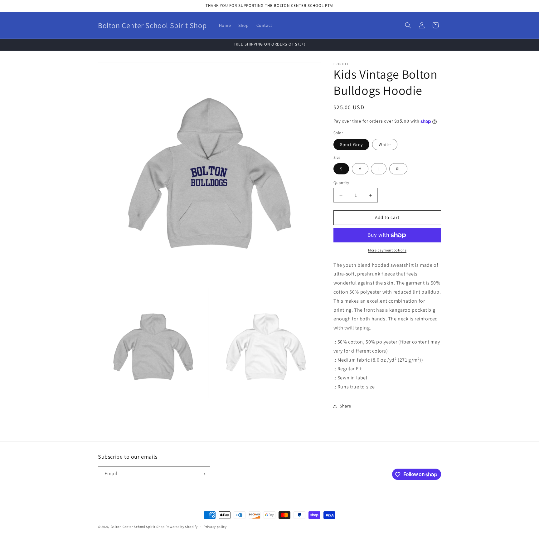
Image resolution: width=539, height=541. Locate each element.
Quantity (341, 183)
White (385, 144)
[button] (408, 25)
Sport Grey (351, 144)
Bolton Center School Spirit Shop (138, 526)
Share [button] (345, 406)
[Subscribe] (203, 474)
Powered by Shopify (182, 526)
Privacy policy (215, 526)
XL (398, 169)
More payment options (387, 250)
